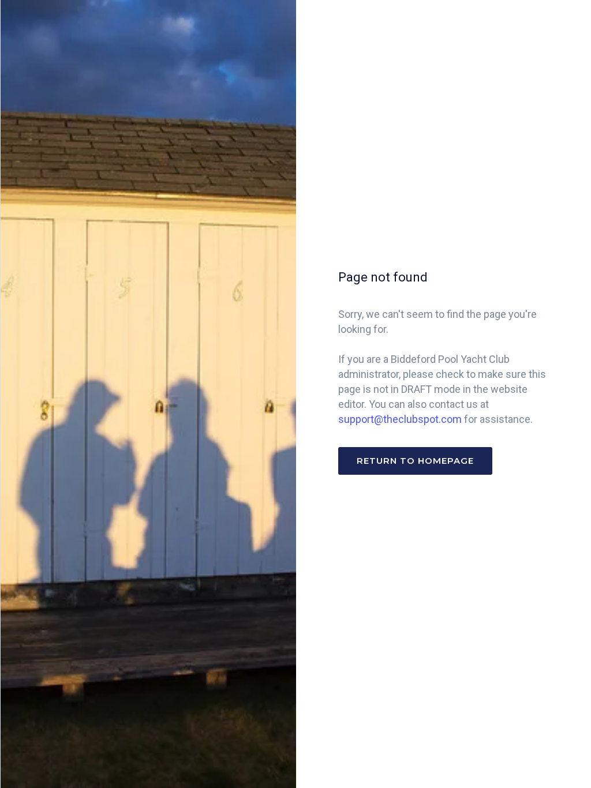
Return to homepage (415, 460)
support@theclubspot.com (400, 419)
